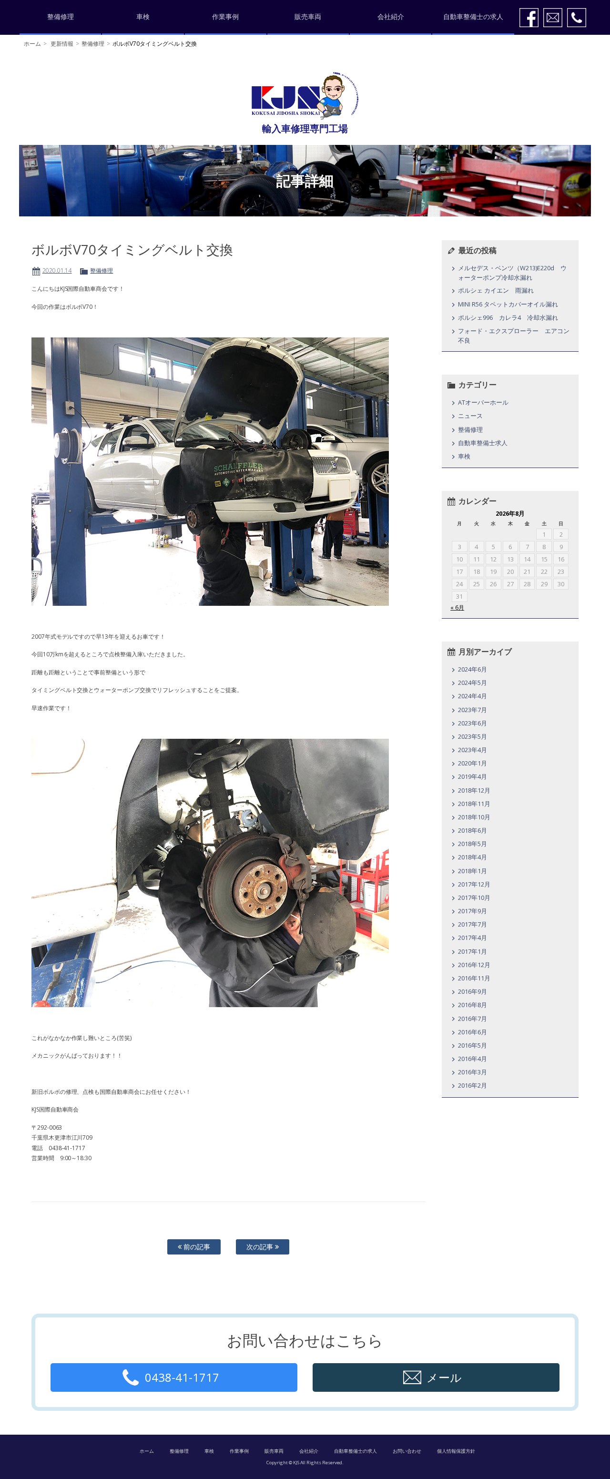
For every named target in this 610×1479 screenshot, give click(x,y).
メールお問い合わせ (552, 17)
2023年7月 (472, 709)
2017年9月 (472, 911)
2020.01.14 (57, 270)
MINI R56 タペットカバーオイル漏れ (508, 304)
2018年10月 (474, 817)
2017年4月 (472, 937)
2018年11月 (474, 803)
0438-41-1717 (182, 1377)
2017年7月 (472, 924)
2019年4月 (472, 776)
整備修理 (60, 16)
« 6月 (457, 607)
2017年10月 (474, 897)
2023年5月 (472, 736)
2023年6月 (472, 723)
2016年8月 (472, 1004)
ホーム (32, 44)
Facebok (529, 17)
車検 (143, 16)
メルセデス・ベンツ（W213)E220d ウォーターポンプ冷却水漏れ (512, 273)
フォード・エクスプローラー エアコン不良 (513, 335)
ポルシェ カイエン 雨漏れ (496, 290)
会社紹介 (390, 16)
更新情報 (62, 44)
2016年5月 (472, 1045)
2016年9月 (472, 991)
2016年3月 (472, 1072)
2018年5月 (472, 843)
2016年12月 (474, 964)
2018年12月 (474, 790)
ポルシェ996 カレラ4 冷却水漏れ (508, 317)
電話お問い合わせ (576, 17)
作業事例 (225, 16)
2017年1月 (472, 951)
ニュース (470, 415)
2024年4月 (472, 696)
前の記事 (196, 1246)
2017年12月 (474, 884)
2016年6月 (472, 1032)
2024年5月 (472, 682)
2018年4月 (472, 857)
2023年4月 (472, 749)
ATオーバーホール (483, 402)
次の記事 (260, 1246)
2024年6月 (472, 669)
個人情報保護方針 (456, 1451)
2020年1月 (472, 763)
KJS (305, 96)
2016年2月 (472, 1085)
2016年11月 (474, 978)
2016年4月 (472, 1058)
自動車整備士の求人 (473, 16)
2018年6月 (472, 830)
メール (444, 1377)
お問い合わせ (407, 1451)
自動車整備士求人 (483, 443)
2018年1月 (472, 871)
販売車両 (308, 16)
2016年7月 (472, 1018)
